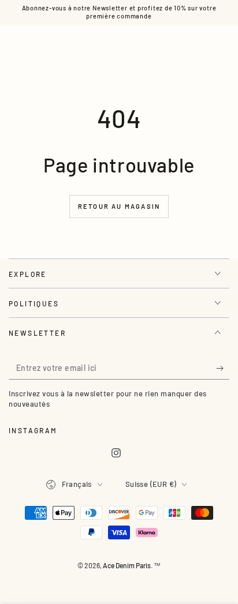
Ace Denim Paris (127, 565)
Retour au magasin (119, 206)
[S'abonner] (222, 368)
